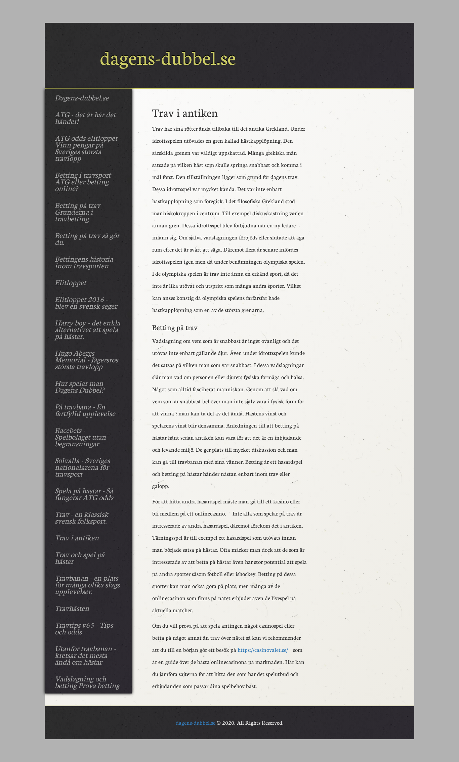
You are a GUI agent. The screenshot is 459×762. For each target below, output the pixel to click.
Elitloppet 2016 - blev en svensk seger (86, 302)
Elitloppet (70, 282)
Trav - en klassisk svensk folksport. (81, 517)
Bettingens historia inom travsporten (84, 262)
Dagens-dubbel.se (82, 97)
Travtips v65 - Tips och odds (84, 628)
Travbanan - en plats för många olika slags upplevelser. (87, 584)
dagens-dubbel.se (195, 722)
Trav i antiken (77, 537)
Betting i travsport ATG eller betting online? (83, 181)
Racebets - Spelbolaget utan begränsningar (80, 436)
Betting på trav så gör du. (87, 238)
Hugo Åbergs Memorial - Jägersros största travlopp (86, 359)
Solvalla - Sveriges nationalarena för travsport (82, 466)
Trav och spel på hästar (80, 557)
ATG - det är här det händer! (85, 117)
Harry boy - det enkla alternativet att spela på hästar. (87, 329)
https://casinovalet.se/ (263, 649)
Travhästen (72, 608)
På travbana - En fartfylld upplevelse (85, 410)
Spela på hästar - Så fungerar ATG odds (84, 494)
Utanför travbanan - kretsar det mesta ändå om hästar (85, 654)
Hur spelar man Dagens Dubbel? (79, 386)
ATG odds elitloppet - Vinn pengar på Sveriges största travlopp (88, 148)
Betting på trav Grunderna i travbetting (77, 211)
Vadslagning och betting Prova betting (87, 682)
